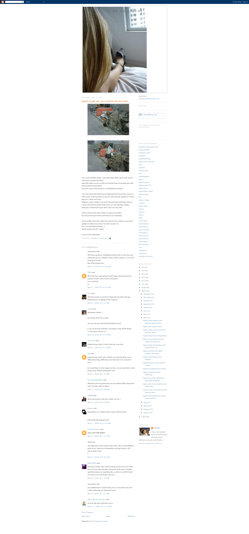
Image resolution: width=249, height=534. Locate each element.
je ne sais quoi (124, 11)
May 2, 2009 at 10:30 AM (99, 266)
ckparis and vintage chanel (152, 326)
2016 (143, 267)
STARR (90, 395)
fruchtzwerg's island (146, 191)
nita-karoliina (143, 223)
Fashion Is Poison (94, 429)
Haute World (92, 463)
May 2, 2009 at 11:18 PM (99, 347)
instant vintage (144, 200)
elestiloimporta (144, 176)
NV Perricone (143, 226)
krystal (141, 209)
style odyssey (143, 235)
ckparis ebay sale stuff (146, 161)
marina (141, 215)
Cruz (89, 293)
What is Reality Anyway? (96, 499)
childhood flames (145, 158)
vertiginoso (143, 250)
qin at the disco (144, 229)
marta (141, 218)
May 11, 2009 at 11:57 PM (100, 506)
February (147, 409)
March (146, 406)
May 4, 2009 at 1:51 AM (99, 436)
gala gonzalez (143, 194)
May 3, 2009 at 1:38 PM (99, 374)
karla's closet (143, 206)
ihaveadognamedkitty (95, 380)
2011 (143, 284)
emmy (141, 179)
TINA (89, 272)
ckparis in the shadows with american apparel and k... (152, 321)
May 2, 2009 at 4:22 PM (99, 303)
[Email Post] (109, 238)
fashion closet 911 (145, 185)
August (146, 307)
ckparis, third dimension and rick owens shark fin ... (154, 396)
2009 (143, 291)
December (147, 294)
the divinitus (143, 241)
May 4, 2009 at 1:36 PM (99, 478)
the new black (143, 244)
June (145, 314)
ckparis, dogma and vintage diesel (155, 335)
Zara (89, 353)
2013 (143, 277)
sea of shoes (143, 232)
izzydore (142, 203)
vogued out (143, 253)
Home (108, 516)
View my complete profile (150, 443)
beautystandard (144, 149)
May (145, 317)
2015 (143, 270)
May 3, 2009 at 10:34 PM (99, 423)
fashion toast (143, 188)
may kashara (143, 220)
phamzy (90, 408)
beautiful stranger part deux (148, 147)
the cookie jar (143, 238)
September (147, 304)
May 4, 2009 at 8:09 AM (99, 457)
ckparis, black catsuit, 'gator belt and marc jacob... (154, 331)
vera (140, 247)
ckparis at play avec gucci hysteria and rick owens (155, 391)
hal (140, 197)
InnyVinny (91, 340)
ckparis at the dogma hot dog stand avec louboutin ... (153, 340)
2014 (143, 274)
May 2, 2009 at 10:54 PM (99, 335)
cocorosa (142, 167)
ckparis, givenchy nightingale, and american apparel (153, 379)
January (146, 412)
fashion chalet (144, 182)
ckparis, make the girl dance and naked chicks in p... (154, 346)
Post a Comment (87, 512)
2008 (143, 417)
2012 (143, 281)
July (145, 311)
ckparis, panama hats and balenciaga (151, 373)
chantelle (142, 155)
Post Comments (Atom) (99, 521)
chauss (90, 309)
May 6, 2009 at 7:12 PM (99, 493)
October (147, 300)
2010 (143, 287)
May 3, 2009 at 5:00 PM (99, 389)
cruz (140, 173)
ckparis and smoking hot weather (154, 368)
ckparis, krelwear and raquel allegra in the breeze (152, 352)
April (146, 402)
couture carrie (143, 170)
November (147, 297)
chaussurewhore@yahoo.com (149, 98)
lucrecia (141, 212)
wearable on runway (146, 256)
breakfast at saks (144, 152)
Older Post (131, 516)
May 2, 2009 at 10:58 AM (99, 287)
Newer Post (85, 516)
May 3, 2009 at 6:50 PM (99, 402)
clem (140, 164)
